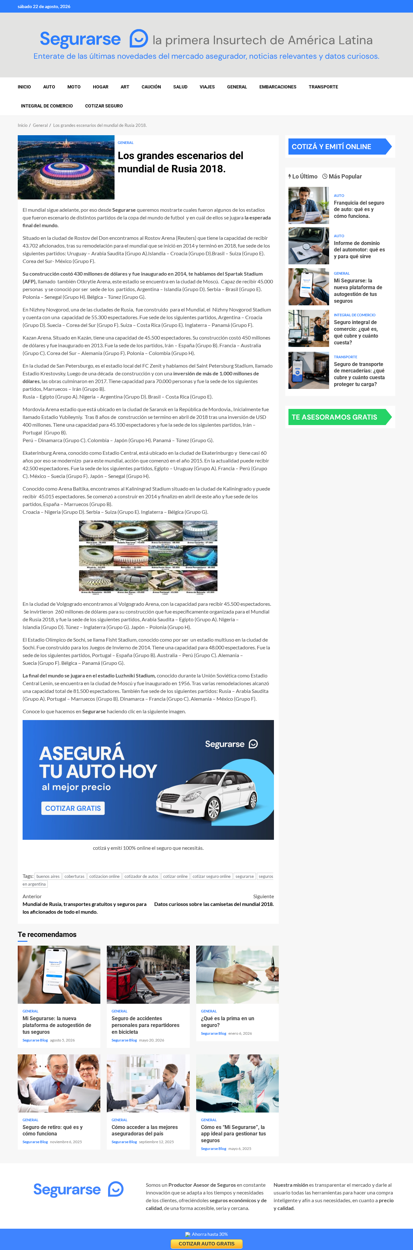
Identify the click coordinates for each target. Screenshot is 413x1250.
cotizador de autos (141, 876)
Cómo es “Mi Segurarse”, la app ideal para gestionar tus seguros (237, 1083)
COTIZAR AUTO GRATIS (207, 1243)
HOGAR (100, 86)
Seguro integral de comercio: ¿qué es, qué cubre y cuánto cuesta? (308, 328)
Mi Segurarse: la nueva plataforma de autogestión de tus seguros (59, 975)
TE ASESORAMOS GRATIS (334, 417)
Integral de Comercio (47, 105)
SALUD (180, 86)
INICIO (24, 86)
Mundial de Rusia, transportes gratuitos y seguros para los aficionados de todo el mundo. (84, 904)
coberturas (75, 876)
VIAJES (207, 86)
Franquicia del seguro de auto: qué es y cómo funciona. (308, 205)
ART (125, 86)
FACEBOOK (65, 1226)
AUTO (49, 86)
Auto (339, 195)
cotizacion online (104, 876)
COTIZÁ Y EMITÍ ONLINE (331, 146)
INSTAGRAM (32, 1226)
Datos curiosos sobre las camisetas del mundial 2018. (214, 900)
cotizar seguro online (212, 876)
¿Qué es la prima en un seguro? (237, 975)
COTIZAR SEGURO (104, 105)
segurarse (245, 876)
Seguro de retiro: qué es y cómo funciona (59, 1083)
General (237, 86)
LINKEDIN (95, 1226)
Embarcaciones (278, 86)
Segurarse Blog (35, 1040)
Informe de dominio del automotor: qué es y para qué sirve (308, 245)
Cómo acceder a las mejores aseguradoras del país (148, 1083)
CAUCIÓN (151, 86)
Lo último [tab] (304, 176)
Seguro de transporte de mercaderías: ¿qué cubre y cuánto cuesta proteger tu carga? (308, 370)
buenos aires (48, 876)
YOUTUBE (124, 1226)
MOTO (74, 86)
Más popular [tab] (344, 176)
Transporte (323, 86)
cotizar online (175, 876)
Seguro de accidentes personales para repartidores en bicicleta (148, 975)
